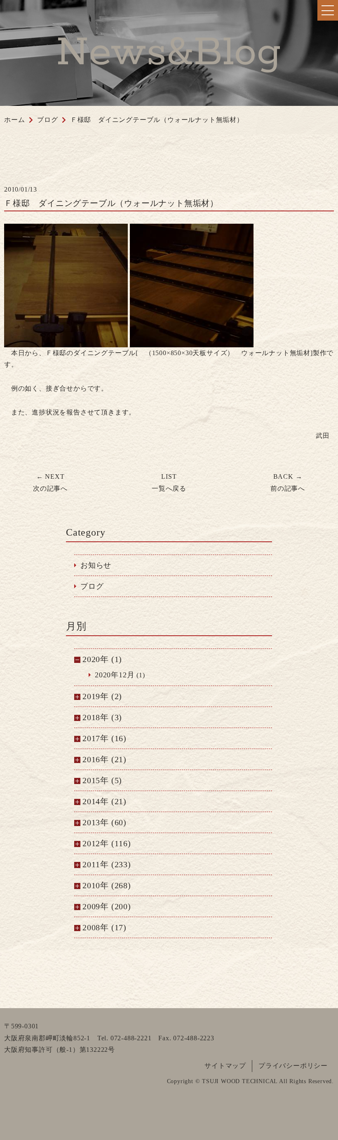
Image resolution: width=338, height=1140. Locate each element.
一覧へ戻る (169, 482)
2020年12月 (114, 675)
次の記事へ (50, 482)
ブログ (91, 586)
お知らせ (95, 565)
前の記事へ (287, 482)
